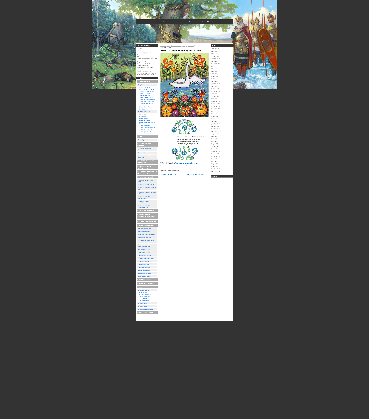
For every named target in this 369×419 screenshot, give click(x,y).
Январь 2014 (215, 98)
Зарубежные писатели (145, 85)
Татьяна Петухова (144, 300)
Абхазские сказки (144, 231)
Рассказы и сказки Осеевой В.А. (144, 197)
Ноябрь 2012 (215, 126)
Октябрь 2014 (215, 91)
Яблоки (139, 50)
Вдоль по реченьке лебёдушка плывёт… (181, 50)
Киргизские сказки (144, 249)
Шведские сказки (144, 270)
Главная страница (165, 46)
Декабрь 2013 (215, 101)
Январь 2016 (215, 81)
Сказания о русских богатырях (144, 156)
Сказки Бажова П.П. (145, 118)
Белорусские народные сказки (146, 241)
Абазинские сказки (144, 228)
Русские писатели (144, 111)
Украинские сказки (144, 267)
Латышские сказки (144, 252)
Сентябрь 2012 (216, 131)
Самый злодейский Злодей (145, 52)
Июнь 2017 (214, 71)
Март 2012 (214, 144)
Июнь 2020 (214, 53)
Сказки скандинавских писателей (146, 104)
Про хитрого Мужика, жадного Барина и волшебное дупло (146, 73)
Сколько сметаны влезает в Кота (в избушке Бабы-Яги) (147, 59)
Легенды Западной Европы (144, 149)
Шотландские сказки (145, 273)
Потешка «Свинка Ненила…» (196, 174)
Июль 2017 (214, 68)
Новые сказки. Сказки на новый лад (146, 161)
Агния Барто (143, 292)
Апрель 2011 (215, 161)
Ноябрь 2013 (215, 103)
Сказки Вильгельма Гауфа (147, 99)
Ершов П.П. (142, 116)
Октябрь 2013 (215, 106)
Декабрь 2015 (215, 83)
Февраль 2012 (215, 146)
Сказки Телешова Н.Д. (146, 134)
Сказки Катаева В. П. (145, 120)
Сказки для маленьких (194, 21)
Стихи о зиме (142, 303)
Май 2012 (214, 139)
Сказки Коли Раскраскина (147, 221)
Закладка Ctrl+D (206, 21)
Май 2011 (214, 159)
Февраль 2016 (215, 78)
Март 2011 (214, 164)
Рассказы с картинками (181, 21)
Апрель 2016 (215, 73)
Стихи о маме (142, 306)
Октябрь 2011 (215, 156)
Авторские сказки (144, 81)
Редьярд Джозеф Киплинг (147, 91)
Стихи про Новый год (145, 309)
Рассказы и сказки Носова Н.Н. (147, 192)
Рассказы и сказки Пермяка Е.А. (144, 201)
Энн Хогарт (142, 109)
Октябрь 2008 (215, 169)
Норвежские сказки (144, 255)
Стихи (139, 287)
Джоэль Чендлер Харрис (146, 89)
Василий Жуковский (145, 294)
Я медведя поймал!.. (169, 174)
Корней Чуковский (144, 296)
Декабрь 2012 (215, 123)
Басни (139, 137)
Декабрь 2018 (215, 58)
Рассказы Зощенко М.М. (146, 184)
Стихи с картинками (145, 312)
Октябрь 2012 (215, 129)
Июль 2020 (214, 51)
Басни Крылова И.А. (145, 140)
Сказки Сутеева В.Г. (145, 131)
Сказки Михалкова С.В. (146, 125)
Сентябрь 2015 (216, 86)
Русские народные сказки (146, 258)
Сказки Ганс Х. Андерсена (147, 101)
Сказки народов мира (145, 225)
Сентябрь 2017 (216, 63)
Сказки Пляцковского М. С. (147, 127)
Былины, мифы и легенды (144, 144)
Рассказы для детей (145, 177)
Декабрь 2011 (215, 151)
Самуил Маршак (144, 298)
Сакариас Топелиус (145, 93)
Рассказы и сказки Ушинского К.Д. (144, 206)
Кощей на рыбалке (143, 62)
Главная (159, 21)
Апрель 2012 (215, 141)
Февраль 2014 (215, 96)
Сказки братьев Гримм (146, 97)
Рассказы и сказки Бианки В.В (147, 188)
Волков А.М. (142, 114)
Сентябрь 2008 (216, 171)
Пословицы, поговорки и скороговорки (147, 172)
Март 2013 (214, 116)
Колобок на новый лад (144, 71)
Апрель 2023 (215, 48)
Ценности (140, 48)
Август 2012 (215, 134)
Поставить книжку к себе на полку (187, 163)
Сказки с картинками (168, 21)
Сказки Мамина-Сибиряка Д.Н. (147, 122)
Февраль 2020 (215, 56)
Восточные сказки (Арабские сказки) (144, 245)
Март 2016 (214, 76)
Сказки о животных (144, 279)
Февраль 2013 (215, 118)
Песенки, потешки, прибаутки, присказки (145, 167)
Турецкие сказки (143, 261)
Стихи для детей (143, 290)
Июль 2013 (214, 113)
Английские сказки (144, 237)
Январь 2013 (215, 121)
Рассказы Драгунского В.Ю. (145, 180)
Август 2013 (215, 111)
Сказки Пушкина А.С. (145, 129)
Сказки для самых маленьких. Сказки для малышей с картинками (146, 216)
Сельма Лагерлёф (144, 95)
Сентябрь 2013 (216, 108)
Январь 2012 (215, 149)
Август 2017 (215, 66)
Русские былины (143, 153)
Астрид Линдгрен (144, 87)
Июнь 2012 (214, 136)
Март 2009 (214, 166)
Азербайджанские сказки (146, 234)
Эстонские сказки (144, 276)
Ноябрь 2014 (215, 88)
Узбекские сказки (144, 264)
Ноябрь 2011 (215, 154)
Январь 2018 (215, 61)
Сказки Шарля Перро (145, 107)
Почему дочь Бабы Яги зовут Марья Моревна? (146, 64)
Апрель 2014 (215, 93)
